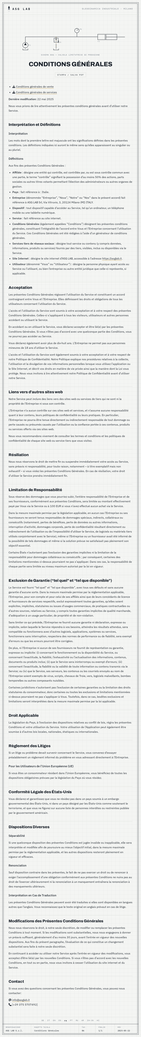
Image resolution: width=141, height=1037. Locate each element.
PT (71, 1020)
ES (60, 1020)
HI (98, 1020)
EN (54, 1020)
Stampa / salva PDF (70, 75)
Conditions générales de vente (35, 86)
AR (83, 1020)
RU (77, 1020)
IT (48, 1020)
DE (43, 1020)
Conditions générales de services (36, 92)
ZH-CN (90, 1020)
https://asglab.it (112, 258)
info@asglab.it (21, 1000)
